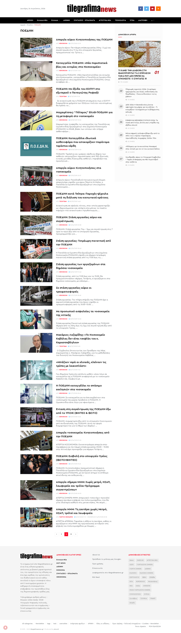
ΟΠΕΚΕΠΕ (146, 586)
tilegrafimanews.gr (37, 629)
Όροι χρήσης (97, 564)
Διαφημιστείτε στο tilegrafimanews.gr (107, 573)
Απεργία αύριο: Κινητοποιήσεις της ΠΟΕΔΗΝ (84, 39)
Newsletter (40, 623)
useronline (63, 623)
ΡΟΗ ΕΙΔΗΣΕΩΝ (155, 626)
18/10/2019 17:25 (74, 96)
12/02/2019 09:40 (75, 248)
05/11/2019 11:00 (75, 70)
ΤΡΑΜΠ (152, 598)
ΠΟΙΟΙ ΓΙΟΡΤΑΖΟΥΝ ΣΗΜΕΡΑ (140, 590)
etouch (56, 629)
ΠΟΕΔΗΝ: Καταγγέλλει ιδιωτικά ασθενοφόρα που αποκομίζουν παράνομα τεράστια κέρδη (82, 142)
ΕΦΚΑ (144, 577)
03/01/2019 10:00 (75, 319)
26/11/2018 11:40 (75, 369)
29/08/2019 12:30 (75, 149)
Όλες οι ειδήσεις (102, 623)
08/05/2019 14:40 (75, 201)
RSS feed (95, 577)
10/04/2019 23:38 (75, 225)
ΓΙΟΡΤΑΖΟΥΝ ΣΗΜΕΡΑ (145, 564)
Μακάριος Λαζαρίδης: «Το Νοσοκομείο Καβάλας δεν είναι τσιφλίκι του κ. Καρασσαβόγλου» (80, 338)
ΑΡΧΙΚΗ (30, 20)
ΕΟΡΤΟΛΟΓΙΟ (134, 577)
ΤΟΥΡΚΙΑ (143, 598)
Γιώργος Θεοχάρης (66, 517)
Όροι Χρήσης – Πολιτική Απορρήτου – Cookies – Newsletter (135, 623)
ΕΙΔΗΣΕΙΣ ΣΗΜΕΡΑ (146, 573)
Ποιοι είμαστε (140, 626)
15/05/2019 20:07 (75, 175)
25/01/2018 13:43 (75, 464)
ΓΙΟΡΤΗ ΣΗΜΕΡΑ (135, 568)
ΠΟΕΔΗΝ (37, 25)
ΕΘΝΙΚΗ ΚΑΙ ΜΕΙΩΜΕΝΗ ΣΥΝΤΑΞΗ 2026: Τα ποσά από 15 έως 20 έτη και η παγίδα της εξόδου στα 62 (142, 122)
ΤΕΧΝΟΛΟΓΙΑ (120, 20)
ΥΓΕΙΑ (132, 20)
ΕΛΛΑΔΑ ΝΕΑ (42, 20)
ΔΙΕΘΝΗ (66, 20)
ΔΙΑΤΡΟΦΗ (142, 20)
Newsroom (63, 43)
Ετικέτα (30, 25)
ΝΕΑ (131, 586)
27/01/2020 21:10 (75, 43)
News (132, 560)
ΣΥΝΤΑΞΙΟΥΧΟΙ (135, 594)
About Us (96, 555)
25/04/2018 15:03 (75, 440)
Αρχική (22, 25)
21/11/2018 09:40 (75, 393)
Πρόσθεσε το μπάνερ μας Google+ (106, 559)
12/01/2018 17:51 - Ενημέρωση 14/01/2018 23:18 (91, 517)
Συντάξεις (133, 598)
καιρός (132, 602)
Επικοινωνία (97, 568)
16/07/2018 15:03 (75, 416)
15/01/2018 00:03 (75, 493)
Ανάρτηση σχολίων (77, 623)
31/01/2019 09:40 (75, 295)
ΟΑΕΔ (138, 586)
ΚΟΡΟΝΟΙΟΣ (140, 581)
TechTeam (63, 96)
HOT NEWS (61, 563)
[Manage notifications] (5, 628)
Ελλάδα (152, 577)
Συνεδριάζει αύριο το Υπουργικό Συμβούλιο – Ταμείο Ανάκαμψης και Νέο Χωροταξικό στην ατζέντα (143, 159)
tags (48, 623)
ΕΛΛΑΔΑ (54, 20)
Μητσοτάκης (152, 581)
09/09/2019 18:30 (75, 120)
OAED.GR (140, 560)
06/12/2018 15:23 (74, 346)
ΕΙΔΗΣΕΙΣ (133, 573)
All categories (27, 623)
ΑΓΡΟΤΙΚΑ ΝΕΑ (105, 20)
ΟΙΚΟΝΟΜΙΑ (61, 577)
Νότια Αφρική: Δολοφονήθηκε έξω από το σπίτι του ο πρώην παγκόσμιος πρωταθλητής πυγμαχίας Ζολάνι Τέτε (143, 136)
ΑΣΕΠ (132, 564)
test (54, 623)
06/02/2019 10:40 (75, 272)
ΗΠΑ (131, 581)
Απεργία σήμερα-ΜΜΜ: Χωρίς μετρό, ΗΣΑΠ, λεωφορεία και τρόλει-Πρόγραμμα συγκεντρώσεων (83, 486)
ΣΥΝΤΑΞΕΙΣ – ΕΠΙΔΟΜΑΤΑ (84, 20)
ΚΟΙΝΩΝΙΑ (60, 570)
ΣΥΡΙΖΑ (146, 594)
